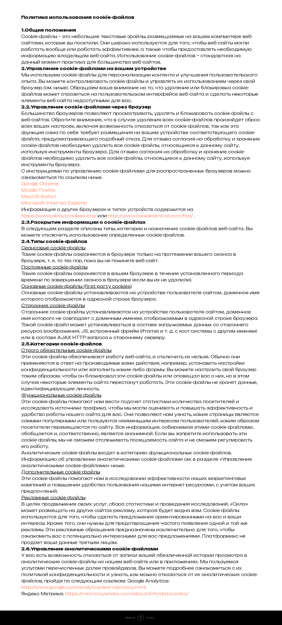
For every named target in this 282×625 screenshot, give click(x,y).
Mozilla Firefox (38, 190)
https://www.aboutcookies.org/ (59, 215)
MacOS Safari (38, 196)
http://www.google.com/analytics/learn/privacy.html (83, 587)
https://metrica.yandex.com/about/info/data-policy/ (127, 593)
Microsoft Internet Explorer (54, 203)
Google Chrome (40, 183)
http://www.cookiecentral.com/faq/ (150, 215)
